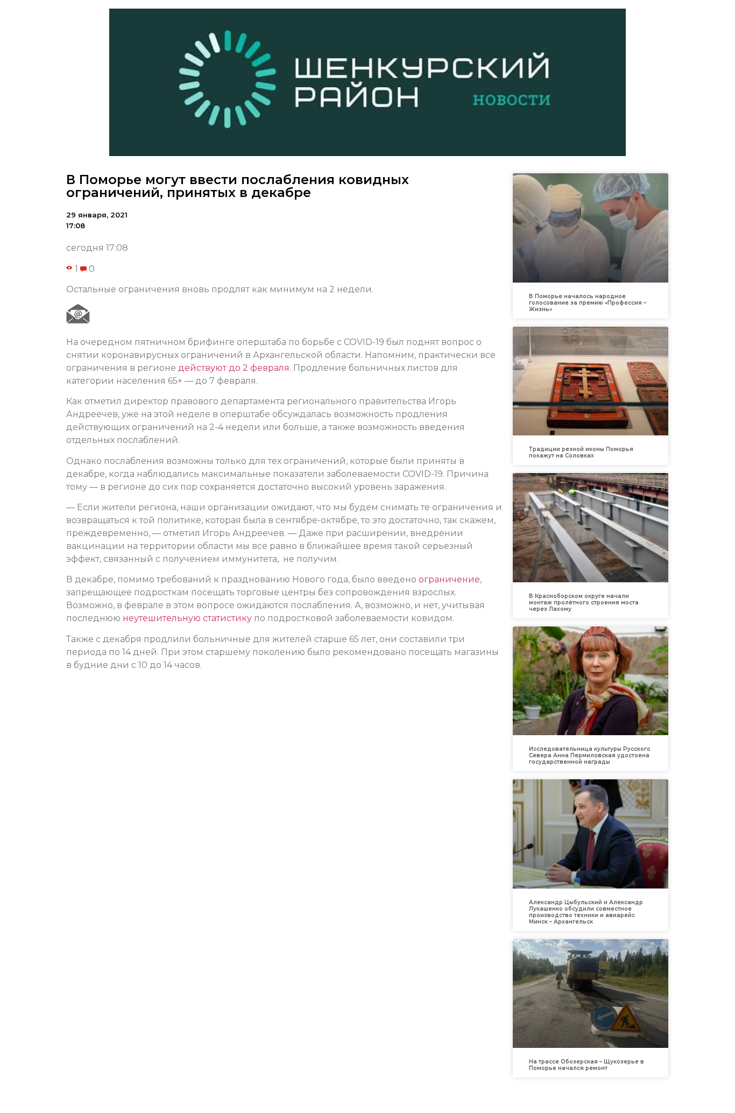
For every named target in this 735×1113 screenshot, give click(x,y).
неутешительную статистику (187, 618)
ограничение (449, 579)
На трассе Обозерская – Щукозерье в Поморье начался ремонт (586, 1065)
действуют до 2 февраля (233, 368)
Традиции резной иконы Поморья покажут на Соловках (581, 452)
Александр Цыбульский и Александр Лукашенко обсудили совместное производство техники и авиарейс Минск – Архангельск (586, 912)
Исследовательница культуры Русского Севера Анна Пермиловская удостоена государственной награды (590, 755)
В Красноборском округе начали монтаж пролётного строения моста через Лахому (584, 602)
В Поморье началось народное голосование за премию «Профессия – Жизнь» (587, 303)
